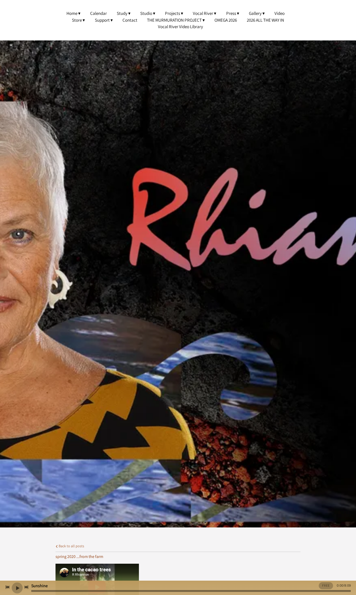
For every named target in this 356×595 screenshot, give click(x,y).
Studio (146, 13)
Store (77, 20)
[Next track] (26, 587)
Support (102, 20)
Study (122, 13)
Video (279, 13)
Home (71, 13)
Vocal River (203, 13)
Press (231, 13)
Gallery (255, 13)
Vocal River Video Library (180, 26)
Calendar (98, 13)
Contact (129, 20)
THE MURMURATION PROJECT (174, 20)
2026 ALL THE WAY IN (265, 20)
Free (326, 585)
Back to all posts (71, 545)
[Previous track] (7, 587)
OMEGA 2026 (225, 20)
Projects (172, 13)
